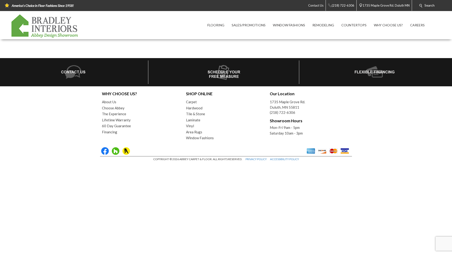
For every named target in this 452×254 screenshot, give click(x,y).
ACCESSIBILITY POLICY (284, 159)
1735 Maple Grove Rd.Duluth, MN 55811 (287, 104)
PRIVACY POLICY (256, 159)
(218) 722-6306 (282, 112)
